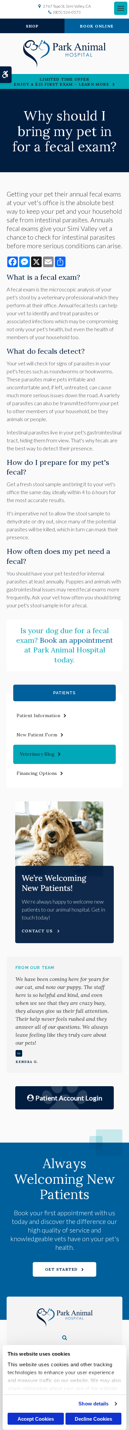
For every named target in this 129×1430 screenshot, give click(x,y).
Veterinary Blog (37, 754)
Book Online (96, 26)
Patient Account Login (68, 1098)
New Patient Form (37, 735)
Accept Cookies (36, 1419)
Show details (93, 1403)
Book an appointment (76, 640)
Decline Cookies (93, 1419)
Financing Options (37, 773)
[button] (64, 1337)
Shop (32, 26)
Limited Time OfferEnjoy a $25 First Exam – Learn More (61, 82)
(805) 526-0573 (67, 12)
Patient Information (38, 715)
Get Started (61, 1269)
